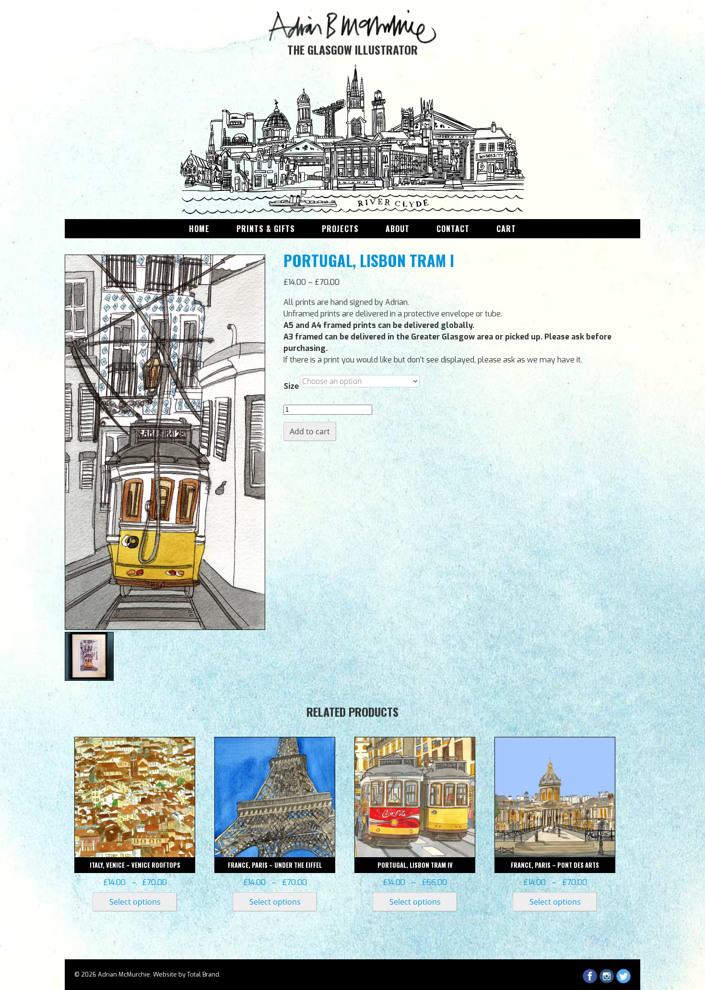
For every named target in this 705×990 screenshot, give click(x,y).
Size (291, 386)
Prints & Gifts (265, 228)
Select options (135, 902)
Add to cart (310, 431)
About (398, 228)
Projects (340, 228)
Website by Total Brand (186, 974)
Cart (506, 228)
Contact (453, 228)
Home (199, 228)
